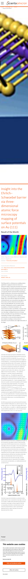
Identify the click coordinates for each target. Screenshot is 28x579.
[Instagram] (5, 531)
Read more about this (7, 559)
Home (2, 6)
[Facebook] (7, 526)
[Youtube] (2, 531)
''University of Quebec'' (12, 260)
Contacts (3, 539)
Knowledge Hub (8, 6)
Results (15, 6)
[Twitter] (5, 526)
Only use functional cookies (14, 563)
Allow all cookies (14, 570)
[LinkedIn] (2, 526)
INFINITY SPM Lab (5, 277)
